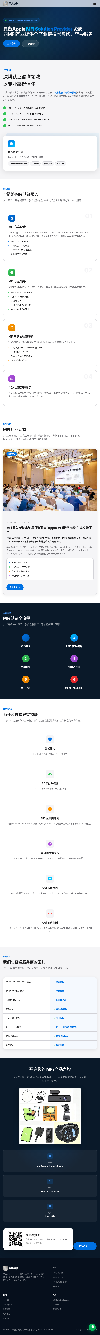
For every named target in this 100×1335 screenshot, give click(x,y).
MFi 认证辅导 (58, 1277)
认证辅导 (56, 1305)
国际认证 (56, 1286)
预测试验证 (57, 1309)
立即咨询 (11, 43)
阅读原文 (13, 587)
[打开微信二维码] (92, 1327)
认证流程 (6, 1309)
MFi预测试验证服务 (60, 1282)
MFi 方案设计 (58, 1273)
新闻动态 (6, 1314)
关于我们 (6, 1300)
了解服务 (30, 43)
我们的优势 (7, 1305)
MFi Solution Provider (61, 1300)
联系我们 (6, 1318)
